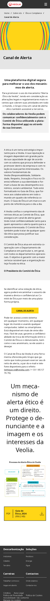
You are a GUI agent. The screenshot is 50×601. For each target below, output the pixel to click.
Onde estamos (32, 581)
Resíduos (29, 556)
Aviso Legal (19, 593)
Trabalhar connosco (11, 581)
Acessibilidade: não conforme (16, 597)
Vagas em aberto (10, 585)
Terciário (6, 565)
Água (28, 565)
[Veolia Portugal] (15, 4)
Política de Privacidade (13, 595)
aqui (26, 124)
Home (6, 13)
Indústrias (7, 556)
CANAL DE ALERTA (25, 310)
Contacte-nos (31, 585)
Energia (29, 561)
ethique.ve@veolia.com (17, 369)
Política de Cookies (34, 595)
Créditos (7, 593)
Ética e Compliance (33, 13)
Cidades (6, 561)
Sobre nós (17, 13)
